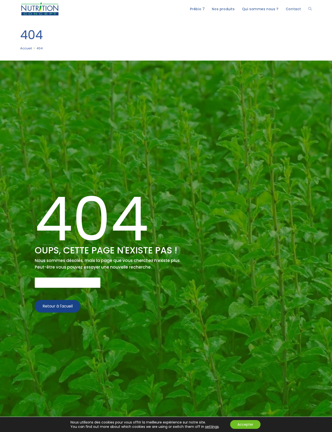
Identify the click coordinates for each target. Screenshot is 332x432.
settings (212, 426)
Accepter (245, 424)
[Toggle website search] (310, 9)
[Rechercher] (95, 283)
